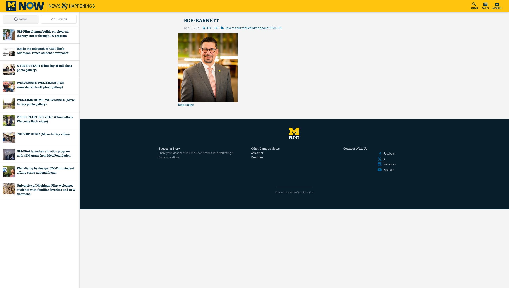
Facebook (388, 153)
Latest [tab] (21, 18)
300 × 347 (212, 28)
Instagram (389, 164)
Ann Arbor (257, 153)
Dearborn (257, 157)
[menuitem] (474, 6)
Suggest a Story (169, 148)
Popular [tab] (60, 18)
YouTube (388, 170)
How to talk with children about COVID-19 (253, 28)
